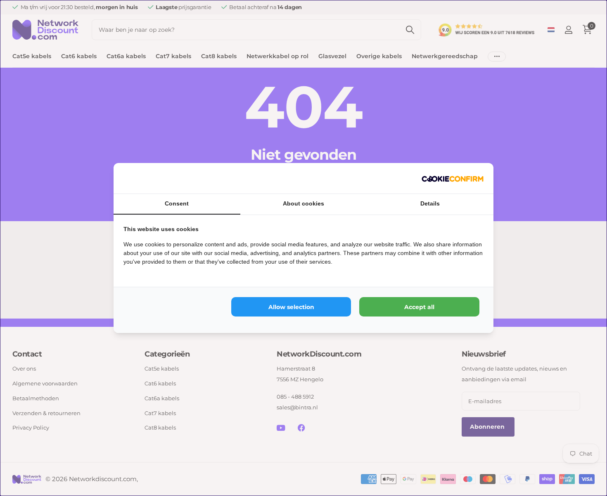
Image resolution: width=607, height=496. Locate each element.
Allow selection (291, 307)
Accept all (419, 307)
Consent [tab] (177, 203)
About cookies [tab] (303, 203)
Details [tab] (430, 203)
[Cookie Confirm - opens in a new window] (453, 178)
